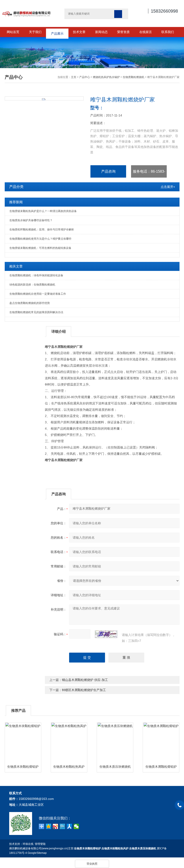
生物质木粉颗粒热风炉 (69, 766)
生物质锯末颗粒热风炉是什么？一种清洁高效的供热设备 (43, 211)
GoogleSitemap (37, 853)
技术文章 (79, 32)
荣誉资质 (123, 32)
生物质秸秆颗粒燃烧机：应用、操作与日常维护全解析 (41, 229)
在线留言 (145, 32)
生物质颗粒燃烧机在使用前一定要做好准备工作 (37, 293)
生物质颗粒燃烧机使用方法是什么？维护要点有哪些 (40, 238)
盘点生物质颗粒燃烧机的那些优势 (29, 303)
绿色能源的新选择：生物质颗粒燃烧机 (32, 284)
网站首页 (13, 32)
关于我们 (35, 32)
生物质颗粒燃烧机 (133, 77)
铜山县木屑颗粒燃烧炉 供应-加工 (85, 680)
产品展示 (57, 32)
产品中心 (84, 77)
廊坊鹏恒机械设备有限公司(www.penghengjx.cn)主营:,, (82, 848)
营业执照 (92, 863)
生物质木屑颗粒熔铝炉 (161, 766)
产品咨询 (108, 171)
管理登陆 (40, 844)
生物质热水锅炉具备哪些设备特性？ (31, 220)
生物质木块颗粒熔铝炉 (23, 766)
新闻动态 (101, 32)
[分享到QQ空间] (48, 826)
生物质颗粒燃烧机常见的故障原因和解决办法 (36, 312)
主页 (73, 77)
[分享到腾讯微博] (62, 826)
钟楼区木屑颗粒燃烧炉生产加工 (84, 690)
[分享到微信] (76, 826)
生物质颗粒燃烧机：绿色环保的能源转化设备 (36, 275)
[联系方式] (179, 805)
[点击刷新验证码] (106, 634)
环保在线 (28, 844)
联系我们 (167, 32)
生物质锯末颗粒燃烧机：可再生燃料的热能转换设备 (40, 248)
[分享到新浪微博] (55, 826)
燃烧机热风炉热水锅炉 (106, 77)
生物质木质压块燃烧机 (115, 766)
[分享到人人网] (69, 826)
